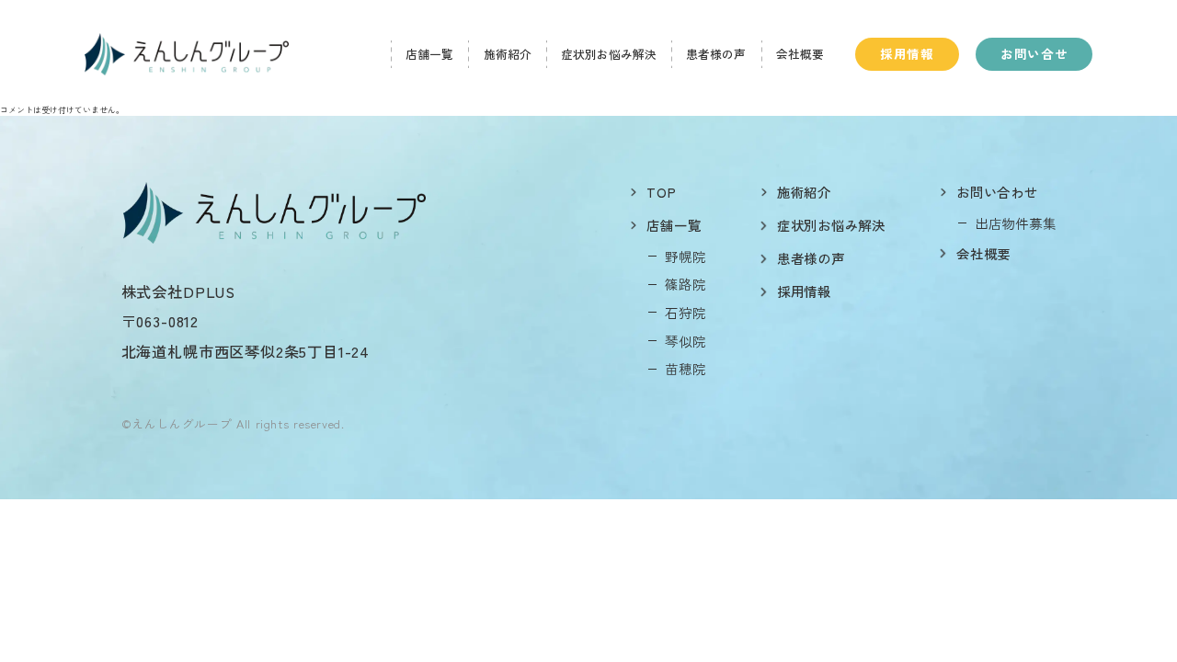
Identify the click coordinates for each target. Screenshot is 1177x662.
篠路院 (685, 283)
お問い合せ (1034, 53)
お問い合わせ (996, 191)
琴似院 (685, 340)
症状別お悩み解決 (609, 54)
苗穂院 (685, 368)
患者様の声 (716, 54)
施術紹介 (507, 54)
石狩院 (685, 312)
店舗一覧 (429, 54)
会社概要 (800, 54)
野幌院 (685, 256)
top (661, 191)
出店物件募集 (1015, 223)
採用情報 (907, 53)
